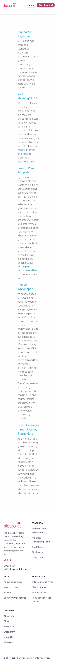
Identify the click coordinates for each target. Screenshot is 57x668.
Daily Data (37, 557)
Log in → (9, 559)
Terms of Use (11, 587)
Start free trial (46, 5)
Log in (31, 5)
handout (22, 149)
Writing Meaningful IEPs (28, 96)
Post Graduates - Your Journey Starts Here (28, 429)
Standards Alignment (24, 34)
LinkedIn (8, 636)
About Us (9, 616)
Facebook (9, 626)
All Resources (39, 592)
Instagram (9, 631)
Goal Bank (37, 547)
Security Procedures (15, 597)
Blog (6, 621)
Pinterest (9, 642)
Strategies (37, 552)
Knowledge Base (13, 581)
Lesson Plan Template (25, 170)
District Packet (39, 587)
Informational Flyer (42, 581)
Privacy (8, 592)
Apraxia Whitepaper (25, 287)
